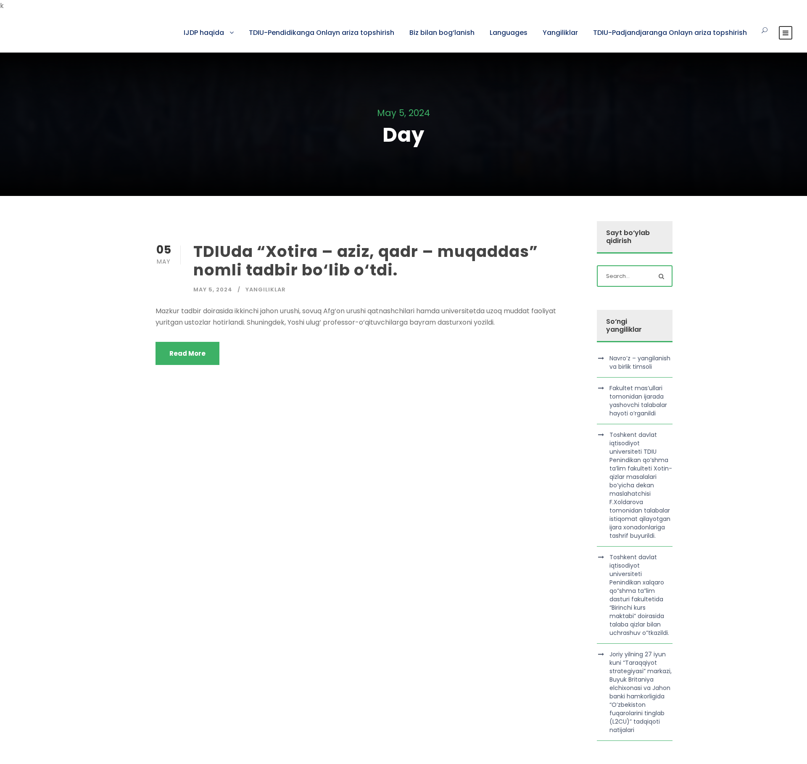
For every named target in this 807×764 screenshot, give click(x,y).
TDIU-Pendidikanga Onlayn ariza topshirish (321, 32)
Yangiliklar (560, 32)
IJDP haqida (204, 32)
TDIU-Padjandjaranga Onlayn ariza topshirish (670, 32)
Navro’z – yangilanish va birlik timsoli (639, 362)
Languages (508, 32)
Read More (187, 353)
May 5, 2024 (212, 289)
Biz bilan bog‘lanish (442, 32)
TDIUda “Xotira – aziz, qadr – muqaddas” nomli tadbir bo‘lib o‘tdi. (365, 261)
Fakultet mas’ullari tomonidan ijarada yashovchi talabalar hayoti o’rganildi (638, 401)
